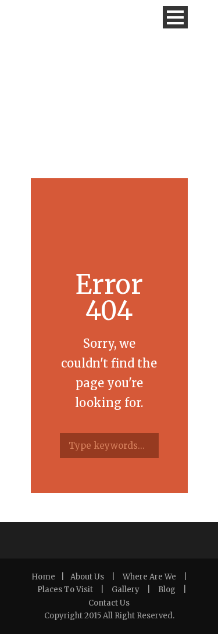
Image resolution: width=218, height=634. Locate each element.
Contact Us (109, 603)
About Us (87, 577)
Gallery (126, 590)
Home (43, 577)
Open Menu (175, 17)
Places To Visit (65, 590)
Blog (167, 590)
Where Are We (149, 577)
